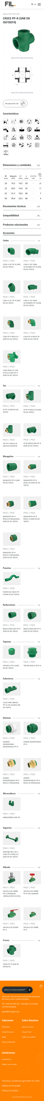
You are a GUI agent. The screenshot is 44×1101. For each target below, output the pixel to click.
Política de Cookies (10, 1090)
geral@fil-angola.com (10, 1011)
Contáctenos (6, 1059)
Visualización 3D (11, 103)
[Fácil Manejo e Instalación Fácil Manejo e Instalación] (29, 129)
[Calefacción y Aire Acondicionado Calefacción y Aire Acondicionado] (21, 121)
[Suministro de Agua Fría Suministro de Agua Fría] (29, 145)
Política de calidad (28, 1037)
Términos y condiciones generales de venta (20, 1081)
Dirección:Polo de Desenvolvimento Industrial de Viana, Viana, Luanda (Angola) (21, 997)
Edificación (6, 1027)
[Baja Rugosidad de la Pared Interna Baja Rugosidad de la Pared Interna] (6, 129)
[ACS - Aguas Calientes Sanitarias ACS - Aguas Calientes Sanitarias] (6, 121)
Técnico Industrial (8, 1042)
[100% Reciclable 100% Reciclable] (14, 145)
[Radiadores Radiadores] (21, 137)
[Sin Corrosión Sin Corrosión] (14, 137)
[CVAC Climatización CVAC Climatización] (29, 121)
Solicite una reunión (9, 1064)
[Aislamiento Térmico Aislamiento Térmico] (6, 137)
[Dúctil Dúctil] (21, 129)
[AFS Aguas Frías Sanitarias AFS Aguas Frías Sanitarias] (14, 121)
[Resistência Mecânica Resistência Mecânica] (37, 137)
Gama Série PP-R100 (11, 14)
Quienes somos (27, 1027)
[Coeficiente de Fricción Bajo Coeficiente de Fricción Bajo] (14, 129)
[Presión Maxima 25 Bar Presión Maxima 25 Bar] (6, 153)
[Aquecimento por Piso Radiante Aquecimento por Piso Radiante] (37, 145)
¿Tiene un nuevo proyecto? (14, 990)
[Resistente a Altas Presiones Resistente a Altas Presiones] (29, 137)
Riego (4, 1037)
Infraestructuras (8, 1032)
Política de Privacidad (11, 1085)
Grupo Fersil (26, 1032)
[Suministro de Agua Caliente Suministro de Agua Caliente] (21, 145)
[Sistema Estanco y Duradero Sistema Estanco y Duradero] (6, 145)
